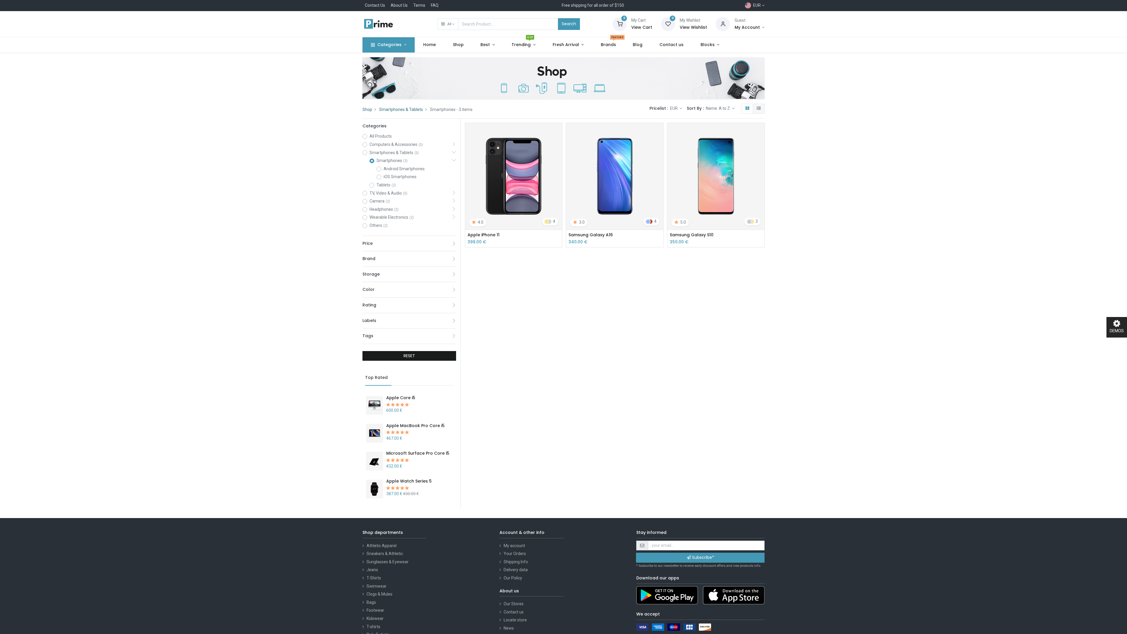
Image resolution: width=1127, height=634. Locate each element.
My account (514, 545)
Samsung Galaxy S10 (691, 235)
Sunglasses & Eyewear (388, 561)
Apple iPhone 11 (484, 235)
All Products (381, 136)
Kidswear (375, 618)
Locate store (515, 620)
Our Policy (513, 578)
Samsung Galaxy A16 (590, 235)
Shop (367, 109)
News (509, 628)
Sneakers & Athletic (385, 553)
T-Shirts (374, 578)
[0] (620, 23)
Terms (419, 5)
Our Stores (514, 603)
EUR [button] (674, 108)
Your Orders (515, 553)
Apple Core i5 (400, 398)
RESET (409, 356)
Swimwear (377, 586)
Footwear (375, 610)
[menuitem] (429, 45)
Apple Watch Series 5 (409, 481)
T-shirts (373, 626)
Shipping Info (516, 561)
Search (569, 24)
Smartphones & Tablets (401, 109)
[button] (448, 24)
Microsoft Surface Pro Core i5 (417, 453)
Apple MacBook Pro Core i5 (415, 426)
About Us (399, 5)
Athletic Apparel (382, 545)
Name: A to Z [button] (718, 108)
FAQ (434, 5)
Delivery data (516, 569)
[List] (759, 109)
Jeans (372, 569)
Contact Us (375, 5)
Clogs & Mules (379, 594)
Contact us (514, 612)
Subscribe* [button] (702, 557)
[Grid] (747, 109)
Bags (371, 602)
